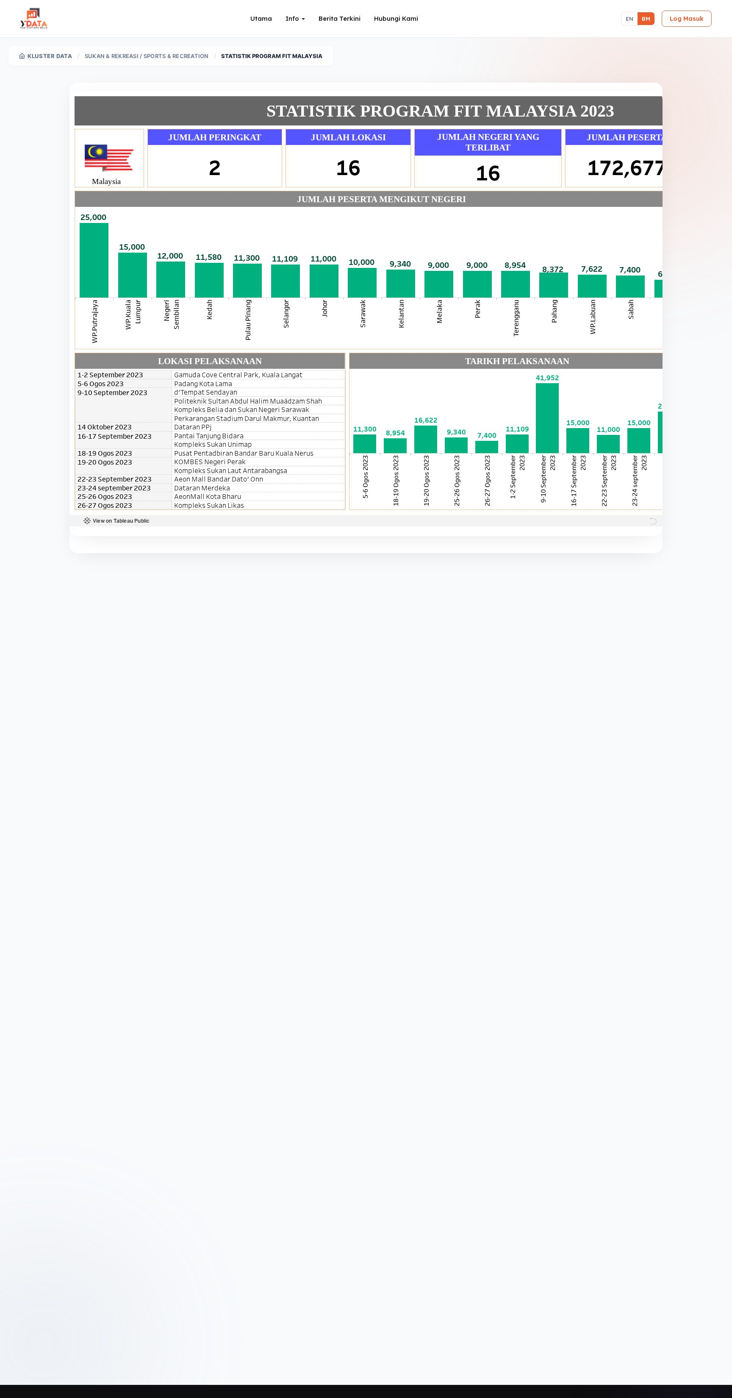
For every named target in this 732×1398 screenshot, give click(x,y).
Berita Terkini (339, 18)
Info (293, 18)
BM (646, 18)
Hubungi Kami (396, 18)
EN (629, 18)
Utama (261, 18)
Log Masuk (687, 18)
